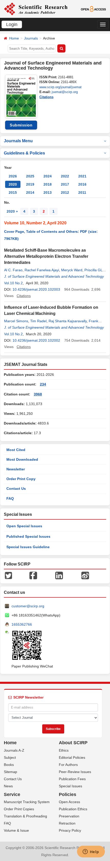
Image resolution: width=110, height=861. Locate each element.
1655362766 (22, 624)
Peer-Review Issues (75, 772)
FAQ (10, 498)
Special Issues (70, 786)
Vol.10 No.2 (13, 283)
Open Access (69, 802)
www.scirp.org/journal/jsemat (60, 87)
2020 (13, 184)
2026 (13, 176)
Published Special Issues (28, 536)
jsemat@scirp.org (65, 92)
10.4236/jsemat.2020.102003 (36, 289)
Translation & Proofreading (25, 816)
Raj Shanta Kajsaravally (68, 321)
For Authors (68, 765)
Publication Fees (72, 779)
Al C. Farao (13, 270)
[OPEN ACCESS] (93, 9)
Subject (10, 757)
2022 (65, 176)
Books (9, 765)
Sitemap (10, 772)
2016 (82, 184)
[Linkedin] (59, 575)
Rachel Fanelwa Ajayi (42, 270)
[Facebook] (33, 575)
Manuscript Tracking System (27, 802)
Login (11, 24)
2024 (47, 176)
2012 (65, 192)
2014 (30, 192)
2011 (82, 192)
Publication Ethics (73, 809)
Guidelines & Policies (24, 153)
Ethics (64, 750)
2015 (13, 192)
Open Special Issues (24, 526)
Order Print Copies (19, 809)
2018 (47, 184)
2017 (65, 184)
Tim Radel (38, 321)
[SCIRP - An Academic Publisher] (36, 9)
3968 (38, 394)
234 (43, 384)
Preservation (69, 816)
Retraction (67, 823)
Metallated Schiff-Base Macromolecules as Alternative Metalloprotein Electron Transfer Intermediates (46, 256)
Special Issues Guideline (28, 547)
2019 (30, 184)
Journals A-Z (14, 750)
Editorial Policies (72, 757)
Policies (67, 794)
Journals (31, 38)
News (8, 786)
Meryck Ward (71, 270)
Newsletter (15, 469)
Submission (21, 125)
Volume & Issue (16, 830)
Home (14, 38)
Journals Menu (18, 141)
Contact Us (16, 488)
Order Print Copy (21, 479)
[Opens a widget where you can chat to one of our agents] (91, 852)
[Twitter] (8, 575)
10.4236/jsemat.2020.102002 (36, 340)
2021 (82, 176)
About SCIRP (73, 742)
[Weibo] (85, 575)
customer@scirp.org (28, 606)
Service (12, 794)
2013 (47, 192)
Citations (46, 97)
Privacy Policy (70, 830)
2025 (30, 176)
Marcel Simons (16, 321)
